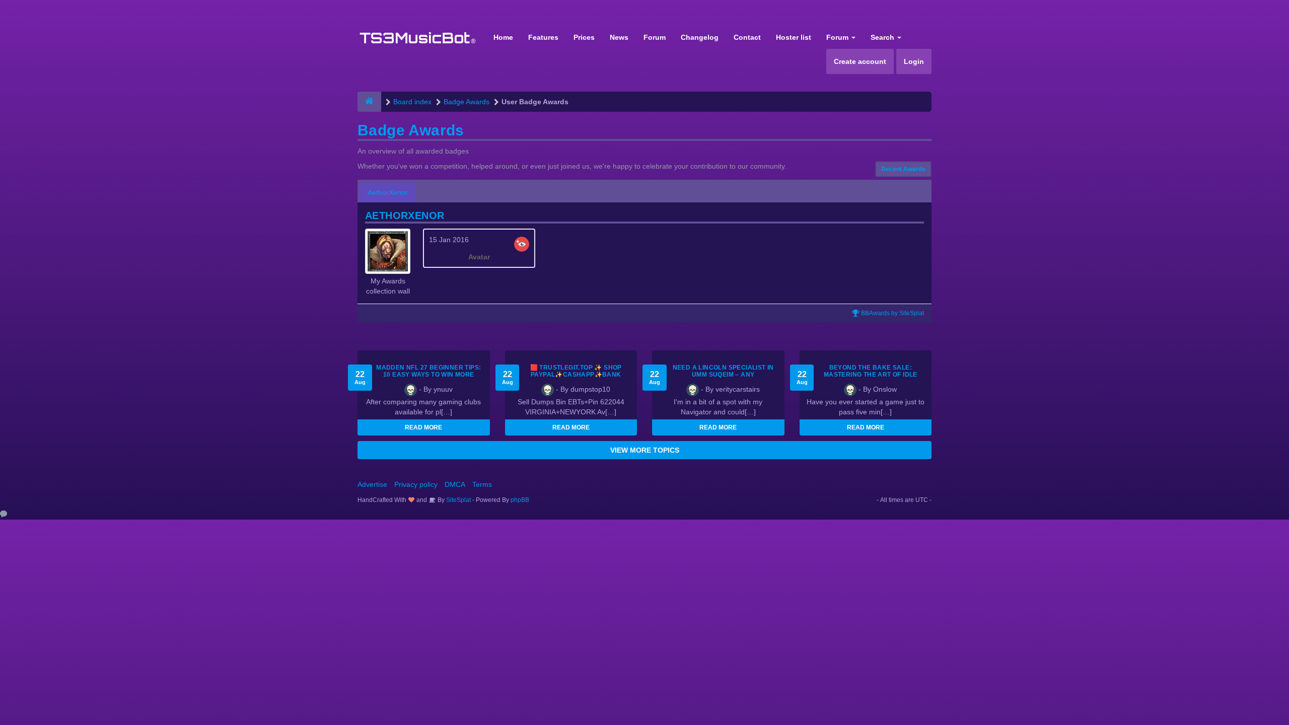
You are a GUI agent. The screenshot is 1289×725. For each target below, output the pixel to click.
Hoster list (793, 37)
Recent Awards (903, 169)
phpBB (520, 499)
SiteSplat (458, 499)
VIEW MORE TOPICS (644, 450)
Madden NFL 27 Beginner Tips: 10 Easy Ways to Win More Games (428, 374)
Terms (482, 484)
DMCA (455, 484)
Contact (747, 37)
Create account (860, 61)
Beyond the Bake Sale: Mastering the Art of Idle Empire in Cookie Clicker (870, 374)
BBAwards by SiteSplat (892, 313)
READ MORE (423, 427)
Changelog (700, 37)
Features (543, 37)
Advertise (372, 484)
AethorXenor (388, 192)
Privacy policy (416, 484)
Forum (654, 37)
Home (503, 37)
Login (914, 61)
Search (883, 37)
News (619, 37)
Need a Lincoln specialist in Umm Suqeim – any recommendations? (723, 374)
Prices (584, 37)
